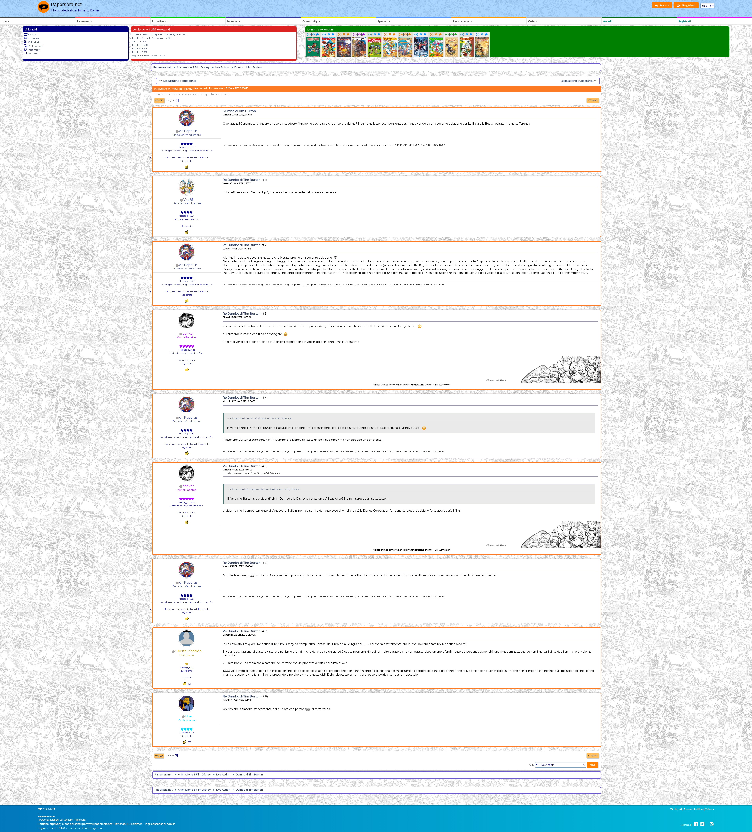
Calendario (34, 42)
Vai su (159, 755)
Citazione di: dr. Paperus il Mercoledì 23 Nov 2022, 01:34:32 (265, 489)
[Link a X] (702, 824)
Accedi (607, 21)
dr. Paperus (188, 131)
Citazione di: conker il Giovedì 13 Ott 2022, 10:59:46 (260, 418)
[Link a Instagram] (711, 824)
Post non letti (35, 45)
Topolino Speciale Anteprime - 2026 (152, 37)
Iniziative (158, 21)
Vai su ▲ (709, 809)
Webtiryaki (676, 809)
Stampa (592, 100)
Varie (531, 21)
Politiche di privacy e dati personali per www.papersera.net (75, 823)
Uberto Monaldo (188, 651)
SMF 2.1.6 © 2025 (46, 809)
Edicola (32, 34)
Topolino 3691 (139, 48)
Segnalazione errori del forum (148, 55)
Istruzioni (120, 823)
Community (309, 21)
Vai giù (159, 100)
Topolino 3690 (140, 44)
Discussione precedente (180, 81)
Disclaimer (135, 823)
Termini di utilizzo (693, 809)
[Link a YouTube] (707, 824)
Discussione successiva (577, 81)
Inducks (232, 21)
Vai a (531, 764)
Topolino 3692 (139, 52)
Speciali (382, 21)
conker (188, 333)
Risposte (32, 53)
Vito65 (188, 200)
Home (5, 21)
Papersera (83, 21)
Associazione (461, 21)
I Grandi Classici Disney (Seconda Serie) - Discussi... (160, 34)
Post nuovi (34, 49)
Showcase (33, 38)
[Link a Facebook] (696, 824)
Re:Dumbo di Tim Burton (241, 180)
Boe (188, 716)
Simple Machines (46, 816)
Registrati (684, 21)
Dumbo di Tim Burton (239, 111)
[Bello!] (187, 167)
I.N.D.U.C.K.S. (139, 41)
